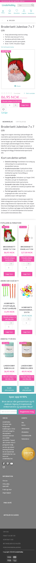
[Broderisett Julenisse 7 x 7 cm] (18, 66)
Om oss (5, 481)
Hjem (9, 13)
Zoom (18, 86)
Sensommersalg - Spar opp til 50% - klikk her (13, 1)
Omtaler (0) (21, 122)
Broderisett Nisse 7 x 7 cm (9, 248)
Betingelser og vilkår (11, 543)
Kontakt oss (8, 539)
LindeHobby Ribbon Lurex (27, 367)
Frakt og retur (7, 489)
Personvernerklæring (12, 547)
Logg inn (24, 13)
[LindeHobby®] (9, 5)
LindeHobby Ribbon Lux (9, 367)
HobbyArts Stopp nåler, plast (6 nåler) (9, 305)
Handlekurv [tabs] (31, 13)
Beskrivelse (8, 122)
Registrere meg (27, 411)
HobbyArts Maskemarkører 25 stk (26, 309)
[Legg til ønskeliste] (3, 109)
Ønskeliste (17, 13)
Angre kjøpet (7, 493)
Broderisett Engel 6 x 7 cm (26, 248)
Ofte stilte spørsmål (6, 485)
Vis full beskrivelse (7, 47)
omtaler (17, 93)
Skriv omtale (30, 93)
